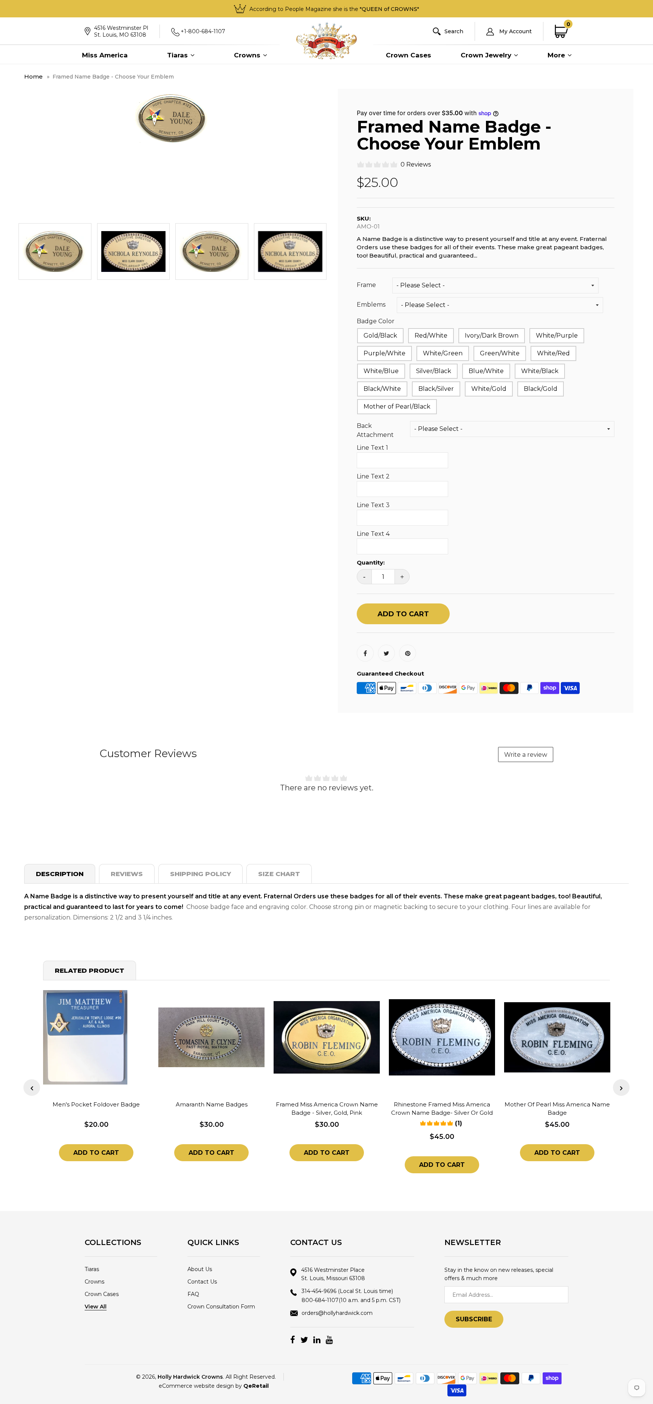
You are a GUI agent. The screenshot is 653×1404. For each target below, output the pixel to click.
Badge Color (376, 321)
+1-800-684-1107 (203, 31)
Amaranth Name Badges (212, 1104)
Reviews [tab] (127, 874)
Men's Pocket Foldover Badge (96, 1104)
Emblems (371, 304)
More (557, 55)
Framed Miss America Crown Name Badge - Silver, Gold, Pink (327, 1108)
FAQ (193, 1294)
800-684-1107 (351, 1300)
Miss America (105, 55)
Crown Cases (408, 55)
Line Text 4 (373, 533)
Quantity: (371, 562)
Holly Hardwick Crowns (190, 1376)
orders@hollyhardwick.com (337, 1313)
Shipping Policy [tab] (200, 874)
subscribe (474, 1319)
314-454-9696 (347, 1291)
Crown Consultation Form (221, 1306)
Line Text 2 (373, 476)
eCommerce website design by (214, 1385)
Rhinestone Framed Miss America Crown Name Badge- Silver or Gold (442, 1108)
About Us (199, 1269)
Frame (366, 285)
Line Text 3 (373, 505)
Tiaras (178, 55)
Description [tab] (60, 874)
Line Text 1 (372, 447)
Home (33, 76)
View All (96, 1306)
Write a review (525, 754)
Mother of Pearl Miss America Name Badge (557, 1108)
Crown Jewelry (487, 55)
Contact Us (202, 1281)
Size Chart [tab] (279, 874)
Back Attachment (375, 430)
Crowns (248, 55)
